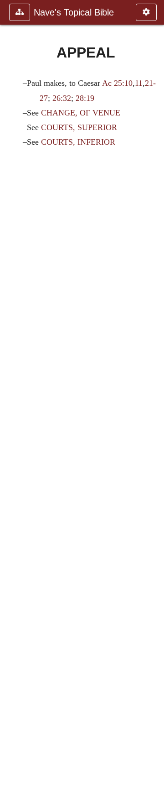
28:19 (85, 98)
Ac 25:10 (117, 83)
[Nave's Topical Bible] (10, 400)
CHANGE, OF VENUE (80, 112)
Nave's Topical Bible (74, 12)
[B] (153, 400)
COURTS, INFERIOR (78, 142)
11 (139, 83)
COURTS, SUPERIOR (79, 127)
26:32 (61, 98)
